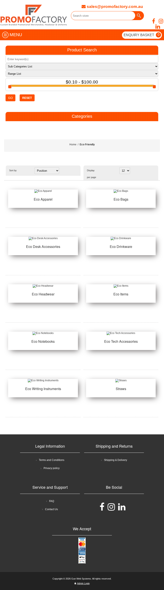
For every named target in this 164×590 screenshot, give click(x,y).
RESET (27, 98)
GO (10, 98)
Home (72, 144)
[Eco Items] (121, 286)
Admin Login (83, 583)
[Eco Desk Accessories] (43, 238)
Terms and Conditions (51, 460)
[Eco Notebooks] (43, 333)
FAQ (51, 501)
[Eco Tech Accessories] (121, 333)
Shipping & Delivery (115, 460)
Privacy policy (52, 468)
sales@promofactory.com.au (114, 6)
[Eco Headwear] (43, 286)
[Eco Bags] (121, 191)
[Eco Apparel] (43, 191)
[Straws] (121, 380)
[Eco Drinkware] (121, 238)
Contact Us (51, 509)
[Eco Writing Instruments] (43, 380)
